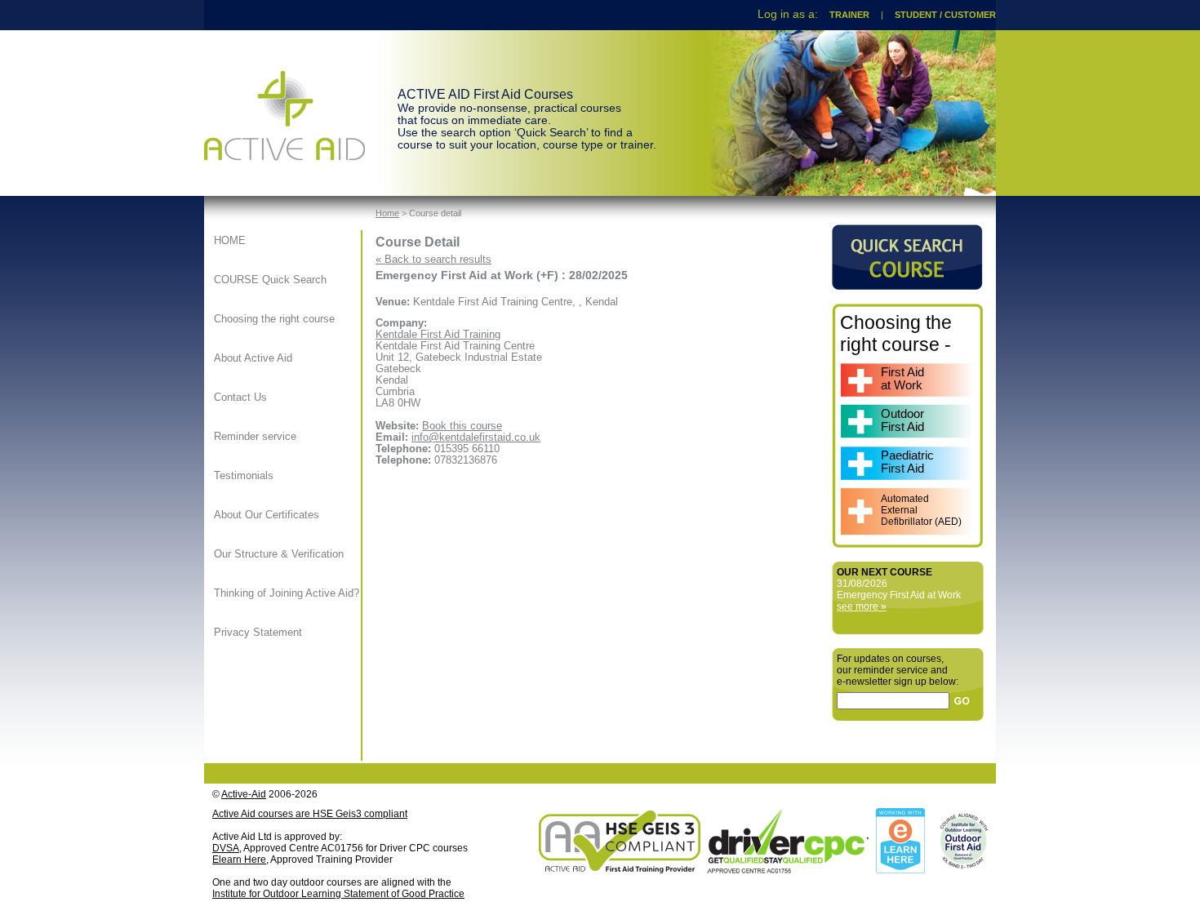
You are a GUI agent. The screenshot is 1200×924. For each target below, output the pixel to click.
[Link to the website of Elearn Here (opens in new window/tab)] (899, 870)
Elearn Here (239, 859)
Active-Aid (243, 794)
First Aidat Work (902, 379)
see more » (862, 606)
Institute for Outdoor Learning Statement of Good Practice (338, 894)
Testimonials (243, 476)
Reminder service (255, 436)
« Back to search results (433, 259)
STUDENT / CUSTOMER (945, 15)
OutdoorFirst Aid (902, 420)
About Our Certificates (266, 515)
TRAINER (849, 15)
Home (387, 213)
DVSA (225, 848)
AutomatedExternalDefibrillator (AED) (921, 510)
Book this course (462, 426)
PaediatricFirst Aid (907, 462)
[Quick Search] (907, 285)
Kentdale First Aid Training (438, 334)
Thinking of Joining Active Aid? (286, 593)
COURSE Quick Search (270, 280)
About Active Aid (253, 358)
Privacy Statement (258, 632)
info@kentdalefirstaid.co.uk (475, 437)
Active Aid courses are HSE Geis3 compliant (309, 814)
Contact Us (240, 397)
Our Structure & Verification (279, 554)
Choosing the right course (274, 319)
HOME (230, 241)
